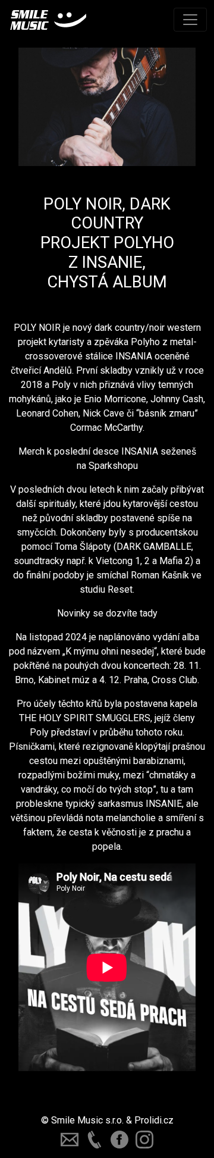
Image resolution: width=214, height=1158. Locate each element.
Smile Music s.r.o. (87, 1120)
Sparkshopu (113, 465)
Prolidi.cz (154, 1120)
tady (149, 613)
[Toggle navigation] (190, 20)
